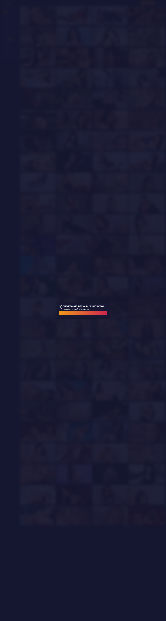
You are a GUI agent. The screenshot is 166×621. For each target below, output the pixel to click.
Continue (83, 313)
